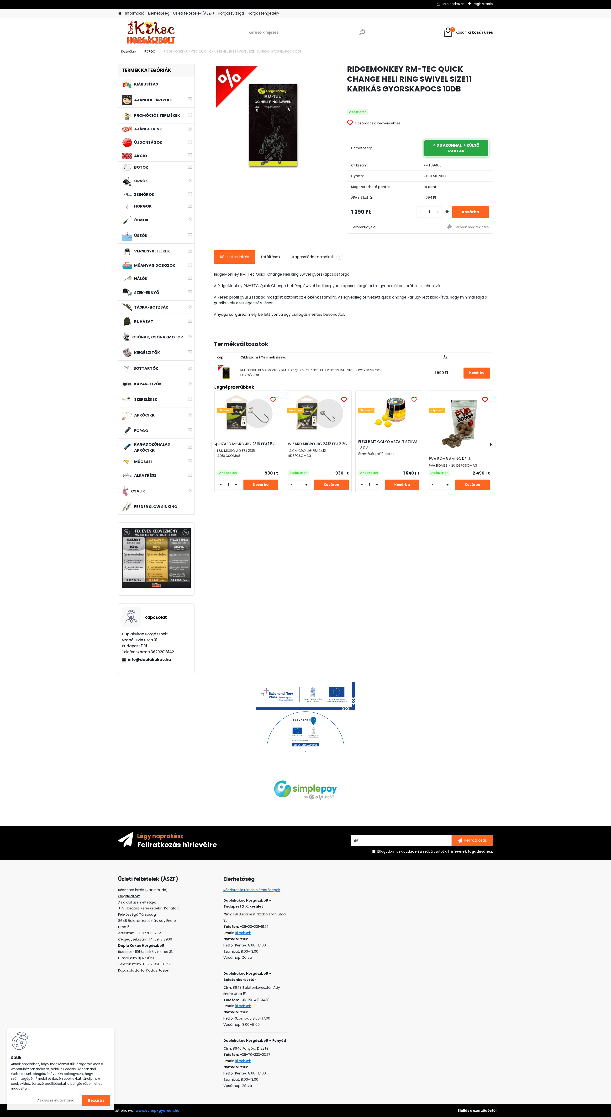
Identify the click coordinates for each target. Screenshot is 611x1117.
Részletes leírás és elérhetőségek (251, 889)
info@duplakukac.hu (149, 659)
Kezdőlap (128, 51)
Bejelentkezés (453, 3)
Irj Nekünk (146, 958)
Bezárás (96, 1100)
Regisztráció (483, 3)
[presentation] (216, 444)
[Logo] (151, 32)
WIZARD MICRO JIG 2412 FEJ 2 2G (317, 443)
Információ (134, 13)
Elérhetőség (158, 13)
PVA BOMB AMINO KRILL (450, 458)
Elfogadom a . (435, 851)
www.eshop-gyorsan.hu (157, 1110)
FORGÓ (149, 51)
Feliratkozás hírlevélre (177, 844)
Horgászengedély (263, 13)
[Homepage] (119, 13)
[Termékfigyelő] (456, 227)
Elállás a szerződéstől (477, 1110)
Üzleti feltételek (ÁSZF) (193, 13)
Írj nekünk (243, 932)
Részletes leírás (234, 257)
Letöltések (270, 257)
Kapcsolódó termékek (316, 257)
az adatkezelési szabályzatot (420, 851)
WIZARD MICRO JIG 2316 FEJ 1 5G (246, 443)
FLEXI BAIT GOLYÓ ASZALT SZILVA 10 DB (388, 444)
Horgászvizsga (231, 13)
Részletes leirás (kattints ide (142, 889)
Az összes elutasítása (55, 1100)
